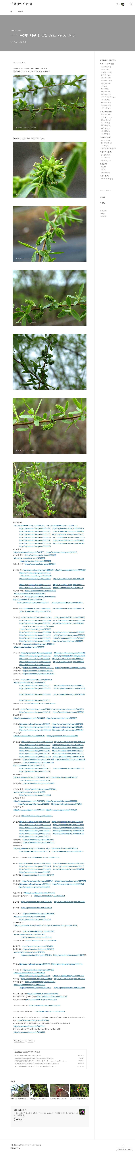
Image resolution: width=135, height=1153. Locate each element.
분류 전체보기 (107, 60)
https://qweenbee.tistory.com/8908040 (62, 848)
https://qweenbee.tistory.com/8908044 (29, 1032)
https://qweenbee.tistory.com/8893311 (34, 724)
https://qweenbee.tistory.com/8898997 (40, 591)
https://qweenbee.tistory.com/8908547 (68, 585)
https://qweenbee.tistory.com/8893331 (34, 528)
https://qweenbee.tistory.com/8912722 (38, 839)
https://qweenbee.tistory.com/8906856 (67, 727)
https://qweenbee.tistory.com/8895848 (68, 884)
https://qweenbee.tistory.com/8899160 (34, 751)
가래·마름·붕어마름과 (108, 97)
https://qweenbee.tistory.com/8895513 (28, 765)
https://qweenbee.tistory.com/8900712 (68, 712)
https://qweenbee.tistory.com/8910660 (36, 908)
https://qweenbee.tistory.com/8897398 (67, 724)
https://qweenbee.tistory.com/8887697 (34, 712)
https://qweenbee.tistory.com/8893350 (43, 857)
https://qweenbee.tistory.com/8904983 (68, 543)
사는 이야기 (106, 160)
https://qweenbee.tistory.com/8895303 (61, 801)
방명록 (20, 12)
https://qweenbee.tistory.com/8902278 (68, 540)
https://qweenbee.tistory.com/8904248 (35, 919)
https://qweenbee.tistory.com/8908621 (69, 694)
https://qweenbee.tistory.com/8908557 (33, 804)
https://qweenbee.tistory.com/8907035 (68, 756)
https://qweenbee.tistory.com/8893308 (36, 679)
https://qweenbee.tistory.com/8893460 (37, 742)
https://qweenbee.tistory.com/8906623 (40, 555)
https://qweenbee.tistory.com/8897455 (67, 748)
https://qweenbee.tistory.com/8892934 (67, 964)
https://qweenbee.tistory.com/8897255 (68, 579)
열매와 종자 (106, 75)
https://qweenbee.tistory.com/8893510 (69, 742)
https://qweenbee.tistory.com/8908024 (68, 834)
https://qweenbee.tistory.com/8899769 (37, 881)
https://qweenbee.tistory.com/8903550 (35, 632)
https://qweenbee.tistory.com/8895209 (29, 985)
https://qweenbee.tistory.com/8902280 (35, 756)
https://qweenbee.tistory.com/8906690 (69, 638)
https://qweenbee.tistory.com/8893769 (38, 762)
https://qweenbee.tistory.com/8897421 (69, 685)
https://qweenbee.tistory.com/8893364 (68, 825)
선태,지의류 (105, 91)
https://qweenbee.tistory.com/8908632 (35, 730)
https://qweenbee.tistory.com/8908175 (35, 611)
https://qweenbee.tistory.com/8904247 (36, 902)
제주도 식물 (106, 117)
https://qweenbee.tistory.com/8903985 (29, 934)
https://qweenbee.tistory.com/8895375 (68, 528)
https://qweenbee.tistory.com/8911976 (70, 759)
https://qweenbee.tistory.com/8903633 (35, 543)
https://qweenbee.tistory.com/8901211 (62, 552)
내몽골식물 (105, 131)
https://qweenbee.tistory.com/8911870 (34, 665)
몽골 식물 (105, 123)
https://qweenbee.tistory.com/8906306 (29, 777)
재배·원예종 (106, 108)
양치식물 (105, 100)
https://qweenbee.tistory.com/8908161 (40, 982)
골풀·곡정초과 (106, 80)
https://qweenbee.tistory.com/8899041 (67, 534)
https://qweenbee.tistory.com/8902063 (33, 1020)
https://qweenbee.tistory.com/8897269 (29, 1026)
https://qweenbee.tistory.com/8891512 (62, 525)
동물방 (103, 164)
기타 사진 (104, 176)
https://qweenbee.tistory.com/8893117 (34, 822)
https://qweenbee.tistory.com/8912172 (51, 996)
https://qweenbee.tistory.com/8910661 (36, 937)
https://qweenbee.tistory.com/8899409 (34, 964)
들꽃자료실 (18, 1052)
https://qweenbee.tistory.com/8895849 (34, 884)
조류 (103, 167)
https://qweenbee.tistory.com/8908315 (34, 641)
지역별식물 (106, 111)
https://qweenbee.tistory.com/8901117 (34, 754)
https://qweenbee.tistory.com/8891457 (69, 617)
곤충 (103, 169)
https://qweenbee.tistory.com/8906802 (35, 834)
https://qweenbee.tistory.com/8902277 (67, 754)
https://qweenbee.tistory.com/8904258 (37, 946)
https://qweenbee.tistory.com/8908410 (62, 736)
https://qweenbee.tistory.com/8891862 (29, 594)
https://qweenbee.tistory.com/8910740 (44, 1005)
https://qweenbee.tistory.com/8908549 (35, 694)
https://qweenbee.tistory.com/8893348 (35, 825)
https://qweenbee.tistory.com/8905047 (70, 570)
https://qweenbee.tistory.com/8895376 (34, 531)
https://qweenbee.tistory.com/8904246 (36, 955)
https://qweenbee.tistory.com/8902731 (38, 668)
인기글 (108, 190)
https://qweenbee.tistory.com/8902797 (68, 866)
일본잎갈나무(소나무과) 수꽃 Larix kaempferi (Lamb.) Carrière (36, 1063)
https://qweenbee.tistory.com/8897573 (70, 881)
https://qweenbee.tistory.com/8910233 (34, 700)
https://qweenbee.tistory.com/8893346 (67, 822)
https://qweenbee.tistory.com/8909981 (29, 647)
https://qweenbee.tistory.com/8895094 (29, 801)
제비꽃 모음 (106, 102)
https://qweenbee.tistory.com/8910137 (35, 780)
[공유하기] (20, 1040)
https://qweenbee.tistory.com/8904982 (35, 831)
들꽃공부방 (105, 137)
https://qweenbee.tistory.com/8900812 (67, 751)
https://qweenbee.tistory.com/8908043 (38, 644)
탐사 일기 (105, 155)
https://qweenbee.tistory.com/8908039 (29, 558)
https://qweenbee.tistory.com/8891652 (38, 970)
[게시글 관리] (23, 1040)
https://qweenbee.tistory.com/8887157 (40, 596)
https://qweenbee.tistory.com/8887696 (29, 525)
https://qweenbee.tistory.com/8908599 (68, 662)
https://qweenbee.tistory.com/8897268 (68, 531)
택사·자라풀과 (106, 94)
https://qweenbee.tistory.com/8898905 (42, 993)
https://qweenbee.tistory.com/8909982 (35, 561)
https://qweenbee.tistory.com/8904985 (35, 585)
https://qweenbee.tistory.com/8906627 (34, 638)
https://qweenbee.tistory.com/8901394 (29, 952)
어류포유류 (105, 172)
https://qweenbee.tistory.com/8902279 (29, 792)
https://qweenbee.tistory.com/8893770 (38, 842)
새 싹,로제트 (106, 72)
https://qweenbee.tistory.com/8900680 (38, 626)
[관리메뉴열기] (131, 3)
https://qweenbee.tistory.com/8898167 (38, 875)
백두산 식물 (106, 114)
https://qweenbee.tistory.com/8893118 (40, 564)
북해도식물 (105, 125)
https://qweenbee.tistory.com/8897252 (35, 579)
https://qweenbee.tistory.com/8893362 (35, 573)
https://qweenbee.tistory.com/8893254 (35, 620)
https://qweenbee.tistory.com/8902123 (67, 659)
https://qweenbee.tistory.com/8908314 (61, 718)
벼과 (104, 86)
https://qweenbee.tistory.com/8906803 (35, 546)
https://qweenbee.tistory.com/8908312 (34, 851)
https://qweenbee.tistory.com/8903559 (69, 632)
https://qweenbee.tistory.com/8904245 (35, 795)
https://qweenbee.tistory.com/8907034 (37, 816)
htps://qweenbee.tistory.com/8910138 (68, 588)
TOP (122, 1146)
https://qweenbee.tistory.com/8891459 (36, 617)
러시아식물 (105, 134)
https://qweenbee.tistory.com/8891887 (36, 979)
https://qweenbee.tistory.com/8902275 (35, 828)
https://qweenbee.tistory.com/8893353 (69, 537)
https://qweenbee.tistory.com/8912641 (41, 940)
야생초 (105, 67)
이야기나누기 (106, 152)
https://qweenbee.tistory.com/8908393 (38, 674)
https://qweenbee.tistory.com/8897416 (34, 976)
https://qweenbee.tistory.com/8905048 (68, 976)
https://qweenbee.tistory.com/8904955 (35, 635)
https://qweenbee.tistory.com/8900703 (35, 537)
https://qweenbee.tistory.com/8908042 (29, 718)
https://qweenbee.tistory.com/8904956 (35, 727)
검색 (117, 4)
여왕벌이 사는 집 (21, 4)
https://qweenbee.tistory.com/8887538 (36, 653)
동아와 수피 (106, 78)
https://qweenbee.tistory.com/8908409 (61, 810)
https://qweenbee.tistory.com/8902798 (34, 887)
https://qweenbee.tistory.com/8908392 (35, 662)
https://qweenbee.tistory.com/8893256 (29, 973)
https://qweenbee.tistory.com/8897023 (35, 768)
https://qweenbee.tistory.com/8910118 (66, 804)
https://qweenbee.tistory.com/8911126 (30, 925)
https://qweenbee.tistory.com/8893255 (69, 656)
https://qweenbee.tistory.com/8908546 (35, 988)
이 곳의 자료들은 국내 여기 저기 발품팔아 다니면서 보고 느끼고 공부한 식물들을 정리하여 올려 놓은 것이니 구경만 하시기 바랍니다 (46, 1114)
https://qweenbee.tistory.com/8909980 (67, 851)
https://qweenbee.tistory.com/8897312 (34, 534)
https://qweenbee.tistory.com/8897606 (34, 608)
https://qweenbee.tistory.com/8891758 (38, 759)
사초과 (104, 89)
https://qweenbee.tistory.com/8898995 (68, 623)
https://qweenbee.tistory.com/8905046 (68, 831)
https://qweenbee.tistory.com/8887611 (38, 570)
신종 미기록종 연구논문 (108, 148)
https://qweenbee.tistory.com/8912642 (61, 925)
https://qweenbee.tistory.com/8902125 (35, 629)
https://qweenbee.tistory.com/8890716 (38, 949)
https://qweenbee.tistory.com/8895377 (35, 685)
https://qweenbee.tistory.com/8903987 (38, 931)
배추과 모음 (106, 83)
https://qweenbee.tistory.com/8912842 (49, 896)
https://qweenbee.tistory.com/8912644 (41, 999)
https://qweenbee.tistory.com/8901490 (29, 810)
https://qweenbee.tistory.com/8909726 (34, 771)
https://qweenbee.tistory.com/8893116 (39, 893)
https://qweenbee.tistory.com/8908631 (69, 988)
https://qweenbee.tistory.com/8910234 (34, 836)
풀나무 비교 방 (106, 143)
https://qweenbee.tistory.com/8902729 (68, 768)
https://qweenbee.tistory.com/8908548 (69, 688)
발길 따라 (105, 158)
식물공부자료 (106, 140)
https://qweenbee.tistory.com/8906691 (40, 703)
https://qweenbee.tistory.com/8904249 (68, 869)
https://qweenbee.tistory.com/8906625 (29, 848)
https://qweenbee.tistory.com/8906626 (69, 635)
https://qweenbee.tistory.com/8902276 (68, 828)
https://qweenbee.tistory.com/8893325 (36, 576)
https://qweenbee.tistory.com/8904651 (70, 668)
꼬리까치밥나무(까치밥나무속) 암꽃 (26, 1056)
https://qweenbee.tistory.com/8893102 (69, 653)
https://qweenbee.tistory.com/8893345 (29, 682)
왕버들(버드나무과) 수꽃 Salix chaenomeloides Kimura (33, 1058)
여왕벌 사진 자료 (107, 179)
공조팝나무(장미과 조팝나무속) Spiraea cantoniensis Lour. (34, 1066)
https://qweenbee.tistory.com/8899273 (68, 608)
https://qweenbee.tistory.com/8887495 (29, 736)
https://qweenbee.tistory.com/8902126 (34, 540)
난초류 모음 (106, 105)
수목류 (25, 1052)
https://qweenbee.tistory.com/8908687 (67, 730)
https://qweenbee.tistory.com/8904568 (29, 916)
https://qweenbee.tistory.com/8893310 (68, 709)
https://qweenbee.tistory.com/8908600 (67, 602)
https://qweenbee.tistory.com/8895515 (68, 745)
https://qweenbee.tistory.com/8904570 (35, 869)
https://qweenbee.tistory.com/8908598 (35, 588)
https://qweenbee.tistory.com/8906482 (38, 783)
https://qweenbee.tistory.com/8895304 (69, 620)
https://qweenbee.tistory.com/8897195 (34, 623)
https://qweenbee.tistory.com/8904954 (35, 688)
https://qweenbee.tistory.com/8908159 (49, 1011)
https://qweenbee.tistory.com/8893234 (35, 656)
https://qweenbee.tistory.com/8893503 (68, 863)
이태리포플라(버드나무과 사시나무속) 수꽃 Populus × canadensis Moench (40, 1061)
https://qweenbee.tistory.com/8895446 (40, 789)
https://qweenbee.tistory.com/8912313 (68, 955)
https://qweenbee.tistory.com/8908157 (34, 872)
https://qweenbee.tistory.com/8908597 (67, 641)
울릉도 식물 (106, 120)
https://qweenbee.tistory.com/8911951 (38, 671)
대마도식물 (105, 128)
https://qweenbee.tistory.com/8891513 (36, 709)
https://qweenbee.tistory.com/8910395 (69, 979)
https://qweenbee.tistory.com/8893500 (35, 863)
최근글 (102, 190)
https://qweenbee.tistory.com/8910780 (69, 902)
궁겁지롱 (105, 146)
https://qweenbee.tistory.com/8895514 (34, 745)
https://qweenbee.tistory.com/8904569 (38, 913)
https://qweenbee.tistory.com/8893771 (29, 552)
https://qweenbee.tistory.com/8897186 (34, 659)
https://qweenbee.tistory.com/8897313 (34, 748)
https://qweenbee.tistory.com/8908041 (61, 777)
